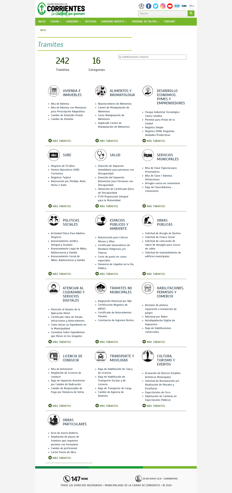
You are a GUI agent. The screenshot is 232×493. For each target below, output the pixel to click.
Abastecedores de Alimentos (114, 103)
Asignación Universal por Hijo (115, 301)
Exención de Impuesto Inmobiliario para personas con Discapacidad (116, 169)
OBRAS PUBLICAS (165, 222)
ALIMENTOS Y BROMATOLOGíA (122, 92)
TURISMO (169, 21)
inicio (42, 21)
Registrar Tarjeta (61, 177)
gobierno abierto (113, 21)
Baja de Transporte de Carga (114, 388)
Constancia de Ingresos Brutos (116, 320)
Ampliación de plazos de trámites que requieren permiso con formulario (65, 440)
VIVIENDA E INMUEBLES (72, 92)
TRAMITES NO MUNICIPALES (121, 290)
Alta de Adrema (60, 103)
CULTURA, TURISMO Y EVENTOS (166, 360)
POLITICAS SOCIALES (71, 222)
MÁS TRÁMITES (61, 141)
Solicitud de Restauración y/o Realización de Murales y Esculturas (162, 384)
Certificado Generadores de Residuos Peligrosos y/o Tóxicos (114, 249)
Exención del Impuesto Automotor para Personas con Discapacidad (115, 181)
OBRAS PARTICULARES (75, 422)
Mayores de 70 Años (63, 166)
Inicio (43, 30)
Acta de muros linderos (64, 433)
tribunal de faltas (144, 21)
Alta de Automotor (62, 369)
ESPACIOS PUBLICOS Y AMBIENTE (119, 224)
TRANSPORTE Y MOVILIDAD (122, 358)
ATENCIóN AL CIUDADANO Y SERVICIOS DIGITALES (74, 294)
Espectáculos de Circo (157, 392)
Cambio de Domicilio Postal (67, 115)
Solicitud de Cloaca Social (160, 237)
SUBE (67, 155)
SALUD (115, 155)
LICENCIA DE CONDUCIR (72, 358)
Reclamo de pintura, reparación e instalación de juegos (161, 309)
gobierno (72, 21)
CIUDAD (55, 21)
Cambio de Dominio (62, 119)
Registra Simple (154, 127)
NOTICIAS (90, 21)
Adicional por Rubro (156, 316)
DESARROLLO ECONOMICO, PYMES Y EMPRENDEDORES (171, 97)
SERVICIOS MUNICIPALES (168, 157)
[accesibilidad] (141, 6)
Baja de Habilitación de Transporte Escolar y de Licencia (112, 380)
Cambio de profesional (64, 448)
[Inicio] (62, 9)
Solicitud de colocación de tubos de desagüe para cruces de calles (162, 244)
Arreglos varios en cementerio (162, 183)
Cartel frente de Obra (63, 452)
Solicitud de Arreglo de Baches (163, 233)
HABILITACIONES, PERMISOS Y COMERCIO (170, 292)
